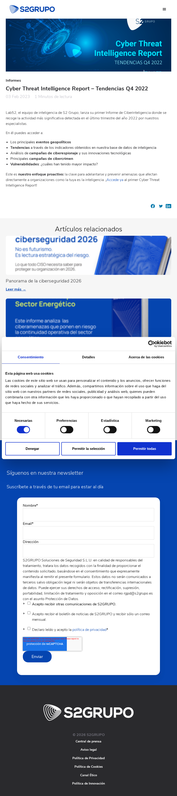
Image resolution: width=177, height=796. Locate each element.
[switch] (66, 429)
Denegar (32, 449)
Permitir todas (144, 449)
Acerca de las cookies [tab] (146, 357)
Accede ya (115, 179)
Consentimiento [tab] (31, 357)
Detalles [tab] (88, 357)
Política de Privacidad (88, 758)
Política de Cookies (88, 766)
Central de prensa (88, 741)
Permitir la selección (88, 449)
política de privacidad (89, 629)
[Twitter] (160, 207)
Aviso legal (88, 749)
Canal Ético (88, 775)
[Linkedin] (168, 207)
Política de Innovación (88, 783)
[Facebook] (153, 207)
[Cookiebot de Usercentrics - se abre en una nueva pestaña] (151, 343)
